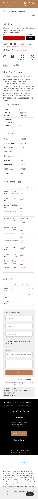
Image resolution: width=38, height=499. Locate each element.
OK (30, 494)
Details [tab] (5, 65)
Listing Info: (8, 133)
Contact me (19, 433)
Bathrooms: (8, 278)
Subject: (8, 350)
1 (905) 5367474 (9, 393)
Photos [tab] (12, 65)
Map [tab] (18, 65)
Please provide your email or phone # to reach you (17, 342)
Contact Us (10, 5)
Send (19, 373)
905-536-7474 (10, 3)
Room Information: (12, 181)
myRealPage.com (23, 463)
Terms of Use (20, 494)
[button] (9, 3)
